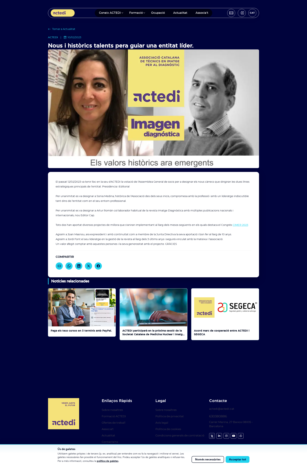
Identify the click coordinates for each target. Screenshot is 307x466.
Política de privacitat (169, 416)
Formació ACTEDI (114, 416)
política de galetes (107, 461)
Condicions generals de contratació (179, 435)
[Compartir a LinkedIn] (78, 266)
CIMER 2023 (240, 225)
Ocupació (158, 13)
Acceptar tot (237, 459)
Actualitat (180, 13)
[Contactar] (231, 13)
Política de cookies (168, 429)
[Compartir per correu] (59, 266)
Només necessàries (207, 459)
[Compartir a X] (88, 266)
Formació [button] (136, 13)
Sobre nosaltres (112, 410)
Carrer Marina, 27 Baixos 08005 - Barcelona (231, 424)
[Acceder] (242, 13)
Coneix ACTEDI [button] (110, 13)
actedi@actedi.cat (221, 408)
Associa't (202, 13)
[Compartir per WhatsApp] (69, 266)
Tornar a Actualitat (63, 29)
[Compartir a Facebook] (98, 266)
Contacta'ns (110, 442)
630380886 (218, 416)
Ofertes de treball (113, 422)
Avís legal (161, 422)
